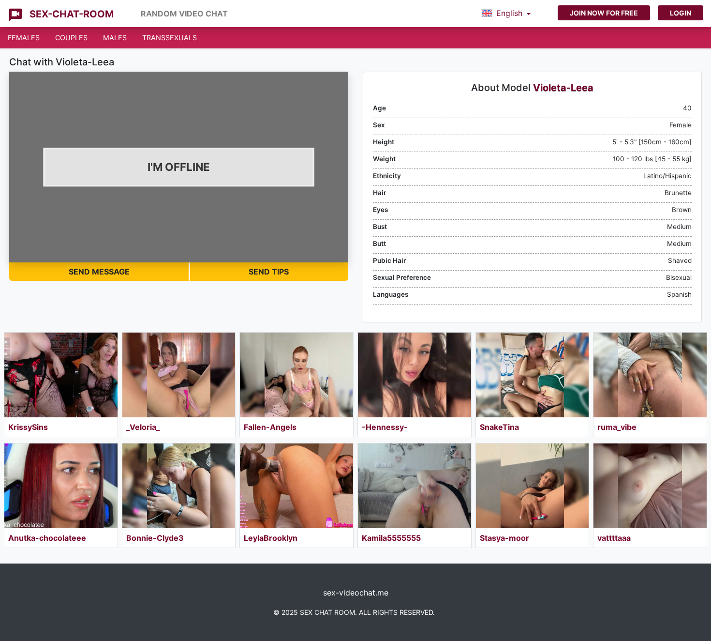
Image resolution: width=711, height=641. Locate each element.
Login (680, 13)
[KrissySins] (61, 375)
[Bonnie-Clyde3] (179, 485)
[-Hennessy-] (414, 375)
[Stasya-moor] (532, 485)
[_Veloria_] (179, 375)
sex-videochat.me (355, 592)
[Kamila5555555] (414, 485)
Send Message (99, 271)
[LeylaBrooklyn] (296, 485)
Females (24, 37)
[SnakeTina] (532, 375)
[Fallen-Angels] (296, 375)
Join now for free (604, 13)
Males (115, 37)
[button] (505, 13)
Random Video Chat (184, 13)
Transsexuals (169, 37)
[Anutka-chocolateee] (61, 485)
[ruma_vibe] (650, 375)
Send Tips (269, 271)
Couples (71, 37)
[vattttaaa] (650, 485)
